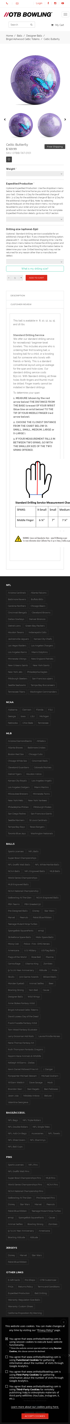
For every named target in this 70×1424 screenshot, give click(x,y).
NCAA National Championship (23, 891)
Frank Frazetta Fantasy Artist (22, 1023)
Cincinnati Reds (40, 761)
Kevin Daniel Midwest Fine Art (23, 1069)
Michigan (44, 716)
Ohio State (28, 723)
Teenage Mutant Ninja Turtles (22, 924)
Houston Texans (16, 632)
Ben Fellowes (51, 1089)
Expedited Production (19, 1293)
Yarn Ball (33, 990)
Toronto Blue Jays (17, 833)
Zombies (47, 963)
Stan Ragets (33, 1089)
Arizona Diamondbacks (20, 741)
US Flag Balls (48, 950)
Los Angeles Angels (41, 780)
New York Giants (41, 665)
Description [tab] (18, 295)
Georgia (12, 716)
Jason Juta (13, 1095)
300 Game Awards (28, 977)
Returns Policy (25, 1286)
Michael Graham (49, 1076)
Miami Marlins (41, 787)
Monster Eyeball (16, 983)
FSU (50, 709)
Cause (46, 990)
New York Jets (15, 672)
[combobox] (35, 173)
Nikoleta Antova (31, 1095)
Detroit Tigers (14, 774)
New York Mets (15, 800)
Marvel (11, 917)
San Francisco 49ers (42, 678)
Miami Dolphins (40, 652)
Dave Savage (35, 1082)
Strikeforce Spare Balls (19, 937)
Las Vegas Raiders (17, 645)
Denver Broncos (37, 619)
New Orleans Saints (18, 665)
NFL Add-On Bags (17, 1133)
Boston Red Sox (16, 754)
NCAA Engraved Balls (47, 897)
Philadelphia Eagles (37, 672)
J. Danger (48, 1069)
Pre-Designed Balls (18, 911)
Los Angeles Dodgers (18, 787)
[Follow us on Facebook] (48, 3)
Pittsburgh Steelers (17, 678)
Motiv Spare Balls (44, 937)
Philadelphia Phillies (18, 807)
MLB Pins (50, 1178)
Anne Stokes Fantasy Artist (21, 1003)
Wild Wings (34, 996)
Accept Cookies (35, 1416)
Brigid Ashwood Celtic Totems (23, 39)
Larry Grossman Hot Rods (21, 1036)
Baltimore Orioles (36, 747)
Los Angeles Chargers (42, 645)
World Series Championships (22, 878)
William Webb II (16, 1082)
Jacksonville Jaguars (18, 639)
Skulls (11, 977)
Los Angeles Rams (17, 652)
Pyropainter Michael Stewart (22, 1076)
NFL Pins (33, 1164)
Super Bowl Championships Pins (24, 1178)
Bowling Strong (16, 990)
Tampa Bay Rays (16, 827)
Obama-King (31, 963)
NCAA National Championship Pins (25, 1191)
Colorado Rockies (42, 767)
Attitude (43, 970)
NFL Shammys (37, 1140)
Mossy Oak (13, 944)
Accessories (37, 1133)
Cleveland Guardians (18, 767)
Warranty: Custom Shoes (20, 1306)
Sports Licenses (16, 851)
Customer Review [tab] (21, 304)
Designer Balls (15, 996)
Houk (50, 1082)
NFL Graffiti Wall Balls (19, 864)
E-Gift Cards (14, 1280)
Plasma (50, 957)
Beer (51, 983)
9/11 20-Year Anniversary (21, 970)
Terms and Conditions (48, 1286)
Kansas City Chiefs (43, 639)
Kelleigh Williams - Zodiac (21, 1062)
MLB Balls (55, 871)
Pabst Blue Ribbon (42, 917)
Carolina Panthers (17, 606)
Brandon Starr (15, 1089)
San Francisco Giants (41, 813)
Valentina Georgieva (18, 1102)
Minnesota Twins (41, 794)
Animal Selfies (36, 983)
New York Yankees (37, 800)
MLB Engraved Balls (18, 884)
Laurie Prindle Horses (49, 1036)
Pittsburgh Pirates (42, 807)
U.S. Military (30, 950)
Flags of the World (17, 957)
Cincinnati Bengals (17, 612)
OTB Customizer (48, 1280)
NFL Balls (33, 851)
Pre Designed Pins (45, 1197)
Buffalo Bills (37, 599)
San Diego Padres (17, 813)
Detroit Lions (14, 625)
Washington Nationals (42, 833)
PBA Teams (14, 904)
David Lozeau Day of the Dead (23, 1016)
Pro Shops (30, 1280)
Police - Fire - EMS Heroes (37, 944)
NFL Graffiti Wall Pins (18, 1171)
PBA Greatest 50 (32, 904)
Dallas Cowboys (16, 619)
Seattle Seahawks (17, 685)
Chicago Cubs (35, 754)
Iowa (23, 716)
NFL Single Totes (41, 1127)
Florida (39, 709)
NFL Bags (13, 1120)
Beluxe (47, 1095)
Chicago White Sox (17, 761)
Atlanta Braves (15, 747)
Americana (13, 950)
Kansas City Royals (17, 780)
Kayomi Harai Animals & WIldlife (24, 1056)
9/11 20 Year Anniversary (21, 1230)
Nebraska (13, 723)
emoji (41, 930)
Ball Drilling (41, 1293)
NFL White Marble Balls (47, 864)
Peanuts (24, 917)
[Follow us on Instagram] (55, 3)
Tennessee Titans (16, 692)
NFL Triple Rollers (32, 1120)
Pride (54, 970)
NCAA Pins (52, 1184)
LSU (32, 716)
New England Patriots (42, 658)
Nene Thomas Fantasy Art (21, 1043)
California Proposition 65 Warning (25, 1313)
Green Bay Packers (35, 625)
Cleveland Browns (41, 612)
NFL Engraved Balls (35, 871)
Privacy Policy (45, 1330)
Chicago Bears (38, 606)
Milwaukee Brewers (18, 794)
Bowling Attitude (16, 1237)
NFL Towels (54, 1133)
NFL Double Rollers (18, 1127)
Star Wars (49, 911)
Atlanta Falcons (38, 592)
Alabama (12, 709)
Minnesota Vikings (17, 658)
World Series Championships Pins (25, 1184)
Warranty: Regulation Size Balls (24, 1300)
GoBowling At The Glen (19, 897)
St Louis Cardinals (38, 820)
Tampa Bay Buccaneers (43, 685)
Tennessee (43, 723)
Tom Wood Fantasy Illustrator (22, 1029)
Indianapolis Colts (37, 632)
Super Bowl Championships (22, 858)
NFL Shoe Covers (16, 1140)
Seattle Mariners (16, 820)
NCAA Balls (14, 871)
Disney (35, 911)
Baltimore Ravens (17, 599)
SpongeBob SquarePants (20, 930)
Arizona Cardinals (17, 592)
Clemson (26, 709)
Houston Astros (33, 774)
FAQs (10, 1286)
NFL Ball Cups (15, 1146)
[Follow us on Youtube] (63, 3)
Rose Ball (36, 957)
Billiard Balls (49, 977)
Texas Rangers (37, 827)
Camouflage (14, 963)
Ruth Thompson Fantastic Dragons (25, 1049)
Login (39, 3)
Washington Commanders (43, 692)
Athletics (41, 741)
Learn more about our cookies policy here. (35, 1406)
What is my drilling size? (34, 268)
